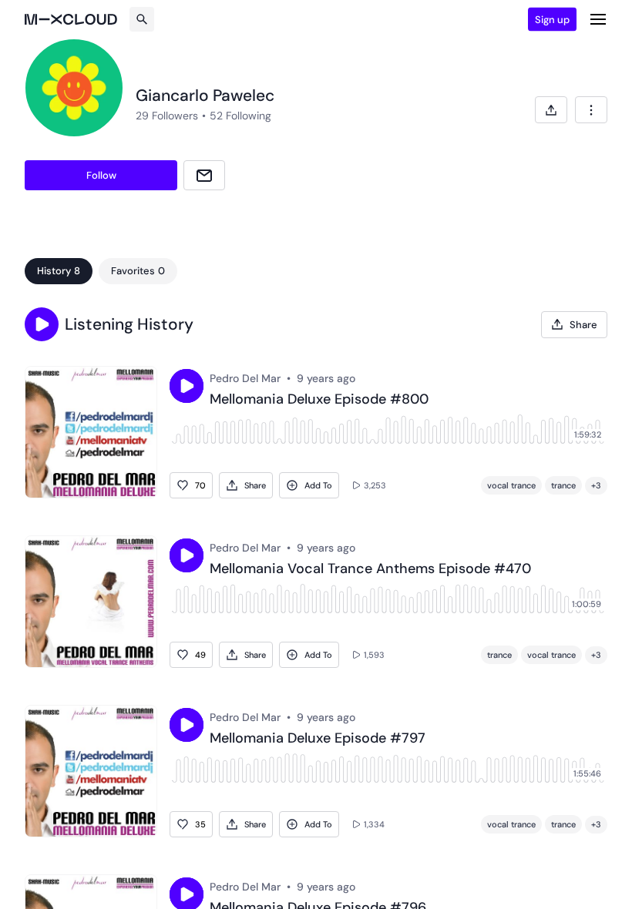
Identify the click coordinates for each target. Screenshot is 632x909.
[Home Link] (71, 19)
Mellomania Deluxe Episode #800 (319, 400)
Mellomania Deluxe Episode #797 (317, 738)
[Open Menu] (598, 19)
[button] (42, 324)
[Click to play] (186, 386)
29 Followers (167, 115)
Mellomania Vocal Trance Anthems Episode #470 (370, 569)
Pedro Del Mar (245, 378)
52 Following (240, 115)
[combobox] (591, 109)
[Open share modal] (551, 109)
